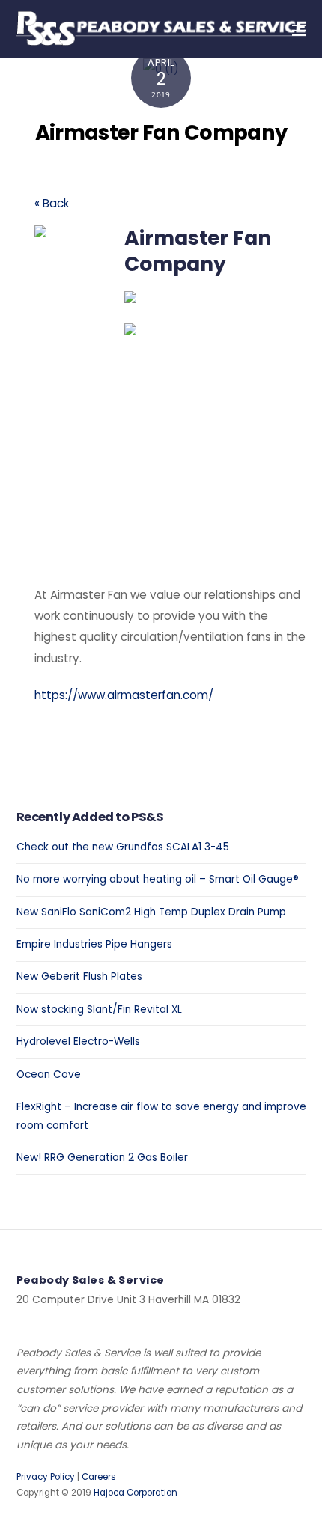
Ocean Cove (48, 1074)
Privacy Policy (45, 1477)
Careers (99, 1477)
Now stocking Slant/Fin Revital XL (99, 1009)
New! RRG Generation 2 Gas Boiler (102, 1158)
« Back (51, 203)
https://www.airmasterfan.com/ (123, 695)
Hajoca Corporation (135, 1493)
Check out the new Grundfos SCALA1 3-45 (122, 847)
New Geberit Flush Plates (79, 976)
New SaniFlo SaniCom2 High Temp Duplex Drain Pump (151, 912)
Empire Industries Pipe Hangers (94, 944)
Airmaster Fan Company (161, 132)
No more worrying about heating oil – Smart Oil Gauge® (157, 879)
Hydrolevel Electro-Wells (78, 1041)
